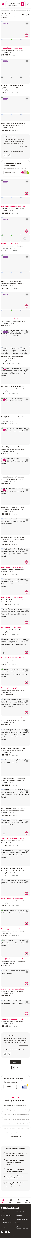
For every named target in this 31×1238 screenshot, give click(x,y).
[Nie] (9, 155)
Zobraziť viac (23, 146)
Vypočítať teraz (10, 172)
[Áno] (5, 155)
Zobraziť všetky (15, 1136)
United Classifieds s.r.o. (15, 1236)
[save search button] (28, 14)
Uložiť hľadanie (10, 1087)
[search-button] (22, 4)
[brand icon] (2, 4)
